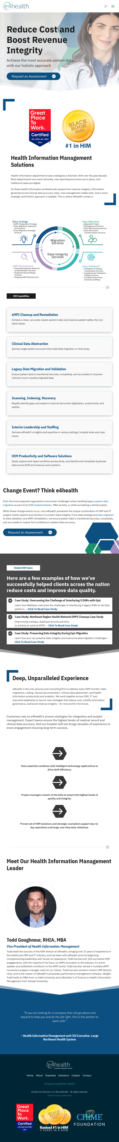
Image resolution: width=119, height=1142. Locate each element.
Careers (76, 1075)
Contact (87, 1075)
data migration (106, 515)
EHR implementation (40, 505)
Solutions (63, 1075)
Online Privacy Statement (59, 1095)
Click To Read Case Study (42, 609)
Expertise (50, 1075)
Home (30, 1075)
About (39, 1075)
